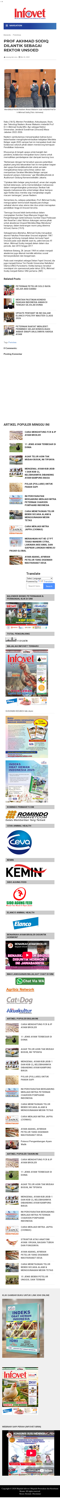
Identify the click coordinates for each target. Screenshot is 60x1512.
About (21, 1494)
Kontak (28, 1494)
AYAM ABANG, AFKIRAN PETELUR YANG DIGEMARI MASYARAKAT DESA (38, 560)
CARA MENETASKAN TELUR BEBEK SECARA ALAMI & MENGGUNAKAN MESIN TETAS (37, 1107)
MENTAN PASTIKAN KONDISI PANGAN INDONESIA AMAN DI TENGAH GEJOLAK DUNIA (31, 302)
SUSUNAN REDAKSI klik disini (19, 711)
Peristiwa (12, 342)
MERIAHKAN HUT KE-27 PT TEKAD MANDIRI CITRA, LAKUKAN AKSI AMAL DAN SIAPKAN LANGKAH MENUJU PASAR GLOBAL (32, 544)
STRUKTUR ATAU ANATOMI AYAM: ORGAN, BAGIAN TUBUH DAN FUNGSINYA (37, 1242)
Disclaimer (36, 1494)
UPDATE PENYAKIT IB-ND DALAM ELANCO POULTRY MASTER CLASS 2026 (34, 316)
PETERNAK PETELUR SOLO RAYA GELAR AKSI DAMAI (33, 287)
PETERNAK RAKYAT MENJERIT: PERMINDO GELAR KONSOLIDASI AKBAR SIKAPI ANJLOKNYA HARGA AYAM (34, 330)
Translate (48, 581)
